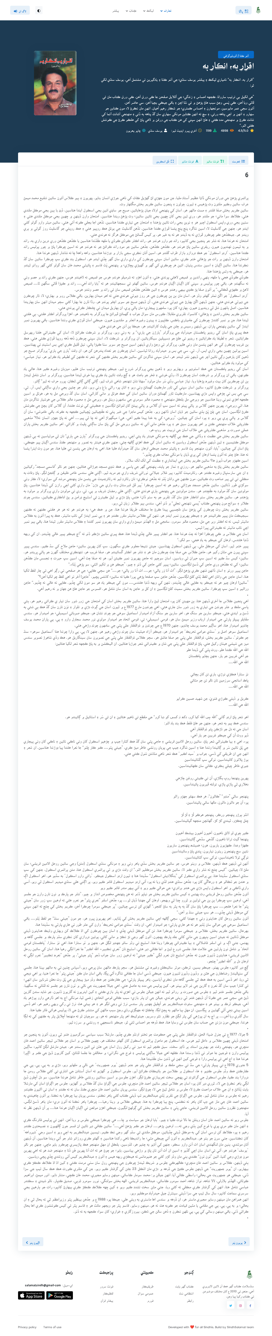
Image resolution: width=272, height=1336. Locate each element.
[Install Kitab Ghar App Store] (31, 1294)
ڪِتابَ (132, 9)
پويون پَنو (237, 1241)
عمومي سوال (145, 1292)
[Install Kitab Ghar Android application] (59, 1294)
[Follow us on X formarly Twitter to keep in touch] (230, 1305)
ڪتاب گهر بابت (184, 1285)
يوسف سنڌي (155, 129)
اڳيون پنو (35, 1241)
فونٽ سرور (106, 1285)
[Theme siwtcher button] (38, 10)
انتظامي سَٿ (186, 1292)
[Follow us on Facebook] (250, 1305)
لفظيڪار (108, 1292)
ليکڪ (150, 9)
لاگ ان (22, 10)
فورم (150, 1299)
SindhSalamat (236, 1326)
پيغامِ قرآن (107, 1299)
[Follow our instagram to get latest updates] (240, 1305)
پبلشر (115, 9)
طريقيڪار (147, 1285)
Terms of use (52, 1326)
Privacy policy (27, 1326)
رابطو (190, 1299)
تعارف (167, 9)
